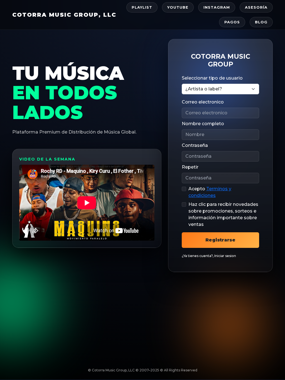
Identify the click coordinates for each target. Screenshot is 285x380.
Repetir (190, 167)
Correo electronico (203, 102)
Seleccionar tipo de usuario (212, 78)
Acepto (209, 192)
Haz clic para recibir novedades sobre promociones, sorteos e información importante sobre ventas (223, 214)
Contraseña (195, 145)
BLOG (261, 22)
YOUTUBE (177, 7)
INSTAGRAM (216, 7)
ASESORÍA (256, 7)
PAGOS (232, 22)
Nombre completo (203, 123)
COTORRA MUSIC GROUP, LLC (64, 14)
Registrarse (220, 240)
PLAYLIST (142, 7)
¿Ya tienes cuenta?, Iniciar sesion (209, 256)
